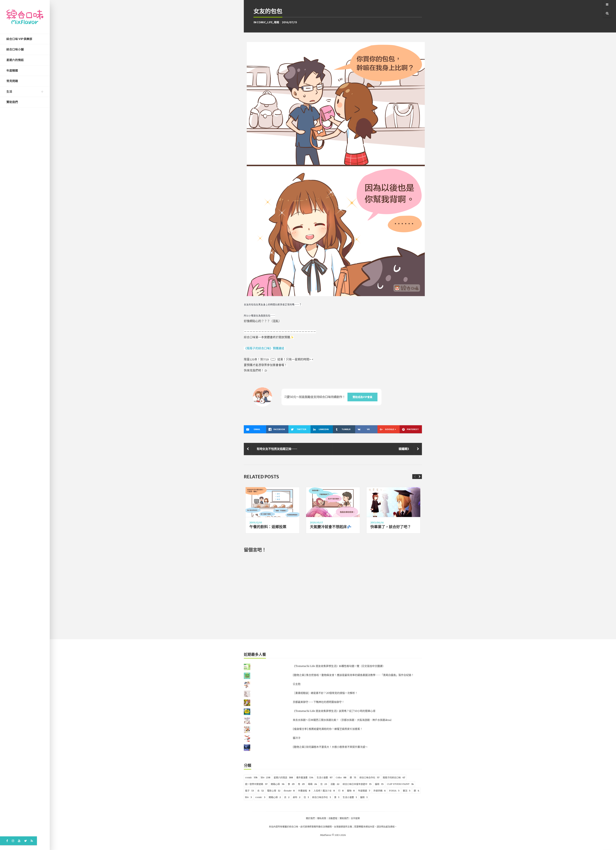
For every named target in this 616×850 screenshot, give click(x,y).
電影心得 (273, 790)
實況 (406, 790)
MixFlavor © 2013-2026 (333, 835)
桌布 (296, 797)
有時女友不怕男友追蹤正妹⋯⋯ (277, 449)
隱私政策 (321, 818)
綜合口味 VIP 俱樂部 (19, 39)
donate (289, 790)
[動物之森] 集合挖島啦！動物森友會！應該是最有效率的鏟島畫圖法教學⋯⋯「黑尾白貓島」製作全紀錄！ (353, 675)
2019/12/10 (255, 522)
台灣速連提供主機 (343, 826)
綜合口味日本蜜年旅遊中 (357, 784)
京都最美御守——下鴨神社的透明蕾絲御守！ (318, 702)
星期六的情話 (15, 60)
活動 (334, 784)
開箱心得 (277, 784)
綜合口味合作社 (369, 777)
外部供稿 (379, 790)
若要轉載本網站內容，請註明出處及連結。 (375, 826)
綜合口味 (293, 826)
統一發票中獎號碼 (256, 784)
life (270, 22)
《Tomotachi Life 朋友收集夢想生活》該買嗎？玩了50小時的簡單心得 (334, 711)
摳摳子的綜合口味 (394, 777)
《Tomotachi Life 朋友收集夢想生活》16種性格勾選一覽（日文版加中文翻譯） (339, 666)
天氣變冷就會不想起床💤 (330, 526)
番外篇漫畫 (304, 777)
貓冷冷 (296, 737)
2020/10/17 (316, 522)
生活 (9, 91)
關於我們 (310, 818)
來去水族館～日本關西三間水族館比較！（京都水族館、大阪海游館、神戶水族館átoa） (343, 720)
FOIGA (394, 790)
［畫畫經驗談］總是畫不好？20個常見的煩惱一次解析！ (325, 693)
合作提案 (355, 818)
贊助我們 (12, 102)
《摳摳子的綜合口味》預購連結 (264, 348)
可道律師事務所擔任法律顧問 (317, 826)
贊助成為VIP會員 (362, 397)
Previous (414, 476)
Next (419, 476)
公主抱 (296, 684)
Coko (341, 777)
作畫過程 (304, 790)
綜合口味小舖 (15, 49)
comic (261, 22)
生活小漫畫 (324, 777)
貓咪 (379, 784)
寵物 (351, 790)
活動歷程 (332, 818)
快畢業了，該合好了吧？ (390, 526)
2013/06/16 (377, 522)
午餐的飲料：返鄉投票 (267, 526)
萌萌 (276, 22)
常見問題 (12, 81)
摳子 (249, 790)
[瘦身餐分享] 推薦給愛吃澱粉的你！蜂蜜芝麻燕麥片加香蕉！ (328, 728)
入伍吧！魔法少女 (324, 790)
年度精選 (12, 70)
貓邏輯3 (404, 449)
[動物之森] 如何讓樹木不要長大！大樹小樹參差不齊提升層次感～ (330, 746)
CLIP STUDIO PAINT (400, 784)
